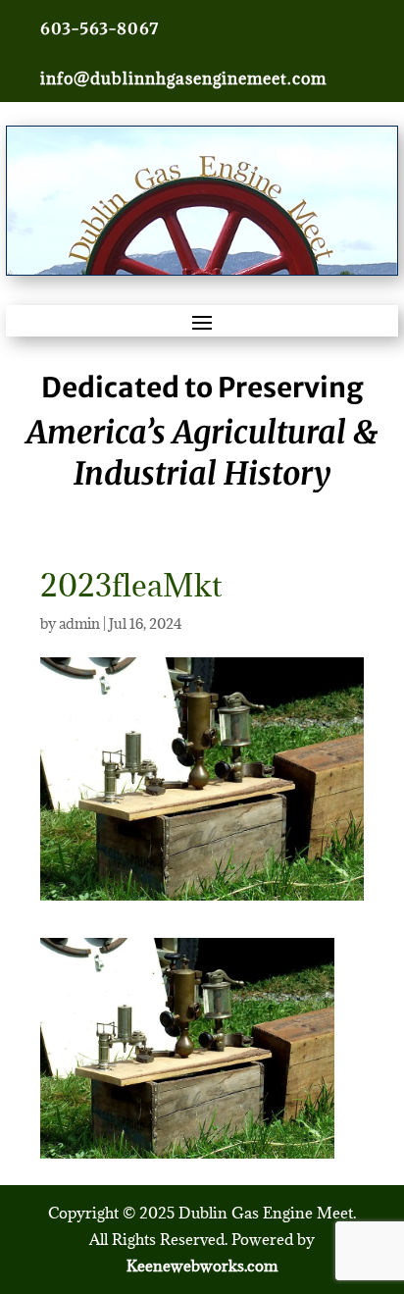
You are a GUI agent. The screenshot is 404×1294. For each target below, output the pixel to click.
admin (79, 623)
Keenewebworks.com (202, 1265)
